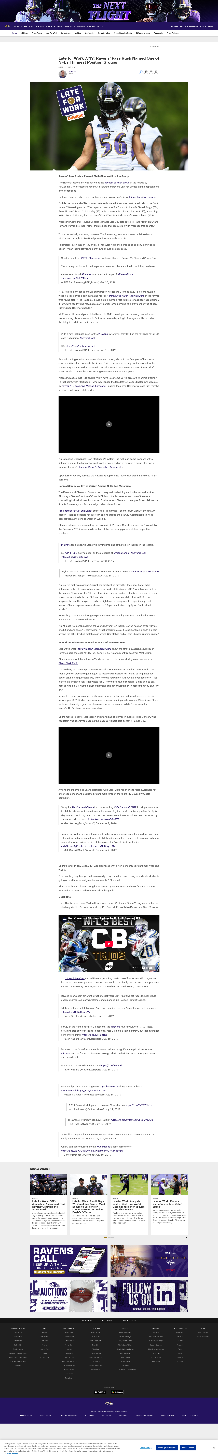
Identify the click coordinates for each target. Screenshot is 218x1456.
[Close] (214, 1448)
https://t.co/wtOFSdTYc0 (145, 571)
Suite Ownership (125, 1353)
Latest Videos (95, 1332)
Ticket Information (125, 1332)
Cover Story (69, 1345)
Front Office (44, 1349)
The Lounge (96, 1361)
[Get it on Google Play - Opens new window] (117, 1393)
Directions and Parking (156, 1349)
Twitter (180, 1349)
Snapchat (180, 1357)
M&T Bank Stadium (156, 1336)
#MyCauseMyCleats (83, 807)
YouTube (180, 1361)
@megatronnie (121, 552)
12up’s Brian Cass (75, 978)
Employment (18, 1336)
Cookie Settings (167, 1416)
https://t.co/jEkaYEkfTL (113, 1065)
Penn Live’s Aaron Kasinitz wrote (126, 295)
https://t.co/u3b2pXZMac (75, 278)
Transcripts (69, 1374)
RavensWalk (156, 1361)
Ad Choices (123, 1416)
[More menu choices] (102, 26)
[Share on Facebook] (141, 73)
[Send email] (151, 73)
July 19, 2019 (112, 1109)
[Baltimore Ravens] (109, 1404)
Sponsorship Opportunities (18, 1357)
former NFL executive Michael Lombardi (84, 385)
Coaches (44, 1345)
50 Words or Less (69, 1365)
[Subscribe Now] (68, 1261)
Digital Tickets (125, 1361)
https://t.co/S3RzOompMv (75, 1011)
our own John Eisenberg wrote (94, 648)
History (44, 1353)
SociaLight (69, 1353)
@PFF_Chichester (90, 258)
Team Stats (44, 1341)
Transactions (44, 1336)
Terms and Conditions (68, 1416)
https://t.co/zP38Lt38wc (74, 556)
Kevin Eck (72, 71)
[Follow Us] (149, 1296)
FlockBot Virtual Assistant (18, 1353)
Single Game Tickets (125, 1345)
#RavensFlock (125, 274)
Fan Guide (156, 1353)
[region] (109, 1448)
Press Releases (69, 1370)
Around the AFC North (69, 1361)
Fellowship (18, 1345)
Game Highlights (96, 1341)
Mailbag (69, 1349)
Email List (180, 1336)
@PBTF (132, 807)
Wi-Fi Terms (89, 1416)
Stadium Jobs (18, 1349)
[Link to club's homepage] (7, 26)
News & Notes (69, 1357)
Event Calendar (203, 1332)
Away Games (125, 1357)
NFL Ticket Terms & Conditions (125, 1370)
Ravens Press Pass (95, 1365)
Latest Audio (96, 1336)
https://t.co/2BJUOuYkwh (75, 1150)
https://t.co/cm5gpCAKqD (80, 345)
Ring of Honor (44, 1357)
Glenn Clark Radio (68, 663)
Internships (18, 1341)
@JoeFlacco (103, 1146)
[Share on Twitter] (146, 73)
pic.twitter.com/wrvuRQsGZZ (103, 819)
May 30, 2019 (108, 282)
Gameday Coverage (156, 1341)
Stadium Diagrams (156, 1345)
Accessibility (45, 1416)
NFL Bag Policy (156, 1357)
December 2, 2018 (106, 823)
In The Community (203, 1336)
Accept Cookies (188, 1448)
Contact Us (18, 1332)
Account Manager (125, 1336)
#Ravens (86, 274)
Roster (44, 1332)
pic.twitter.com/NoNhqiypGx (99, 845)
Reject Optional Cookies (167, 1448)
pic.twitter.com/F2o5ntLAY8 (137, 1119)
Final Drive (95, 1345)
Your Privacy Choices (144, 1416)
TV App (180, 1341)
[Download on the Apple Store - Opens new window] (100, 1392)
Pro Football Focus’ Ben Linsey (75, 510)
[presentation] (187, 1238)
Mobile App (180, 1332)
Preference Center (190, 1416)
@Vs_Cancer (121, 807)
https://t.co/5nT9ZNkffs (139, 1105)
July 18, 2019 (108, 349)
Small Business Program (18, 1361)
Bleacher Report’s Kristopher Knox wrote (100, 466)
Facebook (180, 1345)
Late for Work (69, 1341)
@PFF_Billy (71, 552)
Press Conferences (95, 1357)
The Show (95, 1349)
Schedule (156, 1332)
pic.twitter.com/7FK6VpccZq (107, 1150)
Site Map (18, 1365)
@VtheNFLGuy (110, 1086)
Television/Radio (95, 1370)
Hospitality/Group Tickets (125, 1349)
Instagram (180, 1353)
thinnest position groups (142, 196)
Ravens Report (96, 1353)
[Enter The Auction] (68, 1296)
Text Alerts (125, 1365)
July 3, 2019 (107, 560)
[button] (109, 424)
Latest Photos (69, 1336)
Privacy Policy (26, 1416)
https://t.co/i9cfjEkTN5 (94, 1034)
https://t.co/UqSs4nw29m (91, 1090)
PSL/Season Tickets (125, 1341)
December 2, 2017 (106, 850)
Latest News (69, 1332)
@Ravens (116, 1119)
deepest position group (117, 182)
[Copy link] (156, 72)
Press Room (69, 1378)
